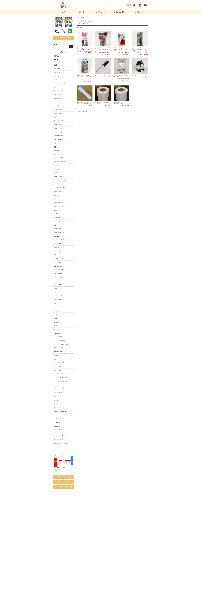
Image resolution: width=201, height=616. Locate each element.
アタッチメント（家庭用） (60, 340)
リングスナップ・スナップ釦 (60, 377)
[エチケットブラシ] (103, 65)
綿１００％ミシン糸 (58, 120)
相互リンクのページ (58, 439)
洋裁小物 (56, 59)
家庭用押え (56, 325)
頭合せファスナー (58, 199)
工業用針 (56, 318)
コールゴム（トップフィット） (61, 161)
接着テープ (56, 359)
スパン (55, 87)
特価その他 (56, 76)
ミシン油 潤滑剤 (58, 336)
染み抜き (56, 418)
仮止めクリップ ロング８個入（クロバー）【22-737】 (121, 49)
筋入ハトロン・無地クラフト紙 (61, 269)
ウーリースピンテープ (59, 362)
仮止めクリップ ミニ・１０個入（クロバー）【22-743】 (139, 49)
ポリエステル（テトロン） (60, 90)
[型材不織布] (84, 93)
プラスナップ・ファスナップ (60, 381)
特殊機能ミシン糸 (58, 128)
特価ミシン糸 (57, 68)
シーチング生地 (57, 280)
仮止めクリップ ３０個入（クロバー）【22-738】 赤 (102, 49)
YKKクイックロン (58, 228)
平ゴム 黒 (56, 165)
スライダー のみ (57, 221)
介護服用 (56, 213)
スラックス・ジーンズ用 (59, 187)
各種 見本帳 (56, 150)
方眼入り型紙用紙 (58, 273)
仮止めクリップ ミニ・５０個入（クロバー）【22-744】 (84, 76)
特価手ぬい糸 (57, 72)
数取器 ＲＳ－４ (137, 75)
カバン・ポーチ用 (58, 191)
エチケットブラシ (100, 75)
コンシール (56, 184)
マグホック (56, 385)
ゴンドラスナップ (58, 392)
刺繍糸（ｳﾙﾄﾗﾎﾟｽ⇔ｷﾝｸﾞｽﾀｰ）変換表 (62, 443)
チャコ (55, 307)
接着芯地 (56, 355)
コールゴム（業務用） (59, 157)
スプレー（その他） (58, 422)
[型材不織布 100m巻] (103, 93)
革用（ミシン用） (58, 94)
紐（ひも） (56, 400)
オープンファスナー (58, 202)
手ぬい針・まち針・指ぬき (60, 239)
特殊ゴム (56, 172)
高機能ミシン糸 (57, 98)
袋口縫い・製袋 (57, 113)
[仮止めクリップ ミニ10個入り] (140, 38)
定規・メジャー (57, 299)
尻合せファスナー (58, 210)
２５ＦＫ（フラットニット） (60, 180)
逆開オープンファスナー (59, 206)
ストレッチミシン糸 (58, 102)
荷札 (55, 407)
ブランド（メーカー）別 (59, 83)
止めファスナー (57, 195)
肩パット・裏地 (57, 370)
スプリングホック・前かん (60, 389)
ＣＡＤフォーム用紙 (58, 277)
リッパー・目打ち (58, 243)
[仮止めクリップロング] (121, 38)
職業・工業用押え (58, 329)
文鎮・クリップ (57, 303)
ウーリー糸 (56, 105)
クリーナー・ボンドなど (59, 415)
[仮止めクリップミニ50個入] (84, 65)
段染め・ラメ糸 (57, 117)
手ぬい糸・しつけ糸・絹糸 (60, 143)
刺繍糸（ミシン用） (58, 124)
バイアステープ (57, 396)
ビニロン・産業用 (58, 109)
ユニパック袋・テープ (59, 429)
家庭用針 (56, 314)
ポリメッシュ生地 (58, 403)
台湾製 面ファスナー (59, 232)
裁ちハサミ (56, 288)
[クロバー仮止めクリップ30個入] (103, 38)
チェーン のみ (57, 217)
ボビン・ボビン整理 (58, 348)
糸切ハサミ (56, 292)
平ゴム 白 (56, 169)
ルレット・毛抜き (58, 251)
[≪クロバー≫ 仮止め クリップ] (84, 38)
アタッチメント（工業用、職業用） (62, 344)
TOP (78, 17)
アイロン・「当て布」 (59, 258)
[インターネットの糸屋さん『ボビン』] (67, 8)
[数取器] (140, 65)
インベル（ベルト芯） (59, 374)
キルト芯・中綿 (57, 366)
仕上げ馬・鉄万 (57, 262)
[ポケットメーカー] (121, 66)
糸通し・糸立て (57, 247)
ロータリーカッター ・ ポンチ (61, 295)
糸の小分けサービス (58, 135)
